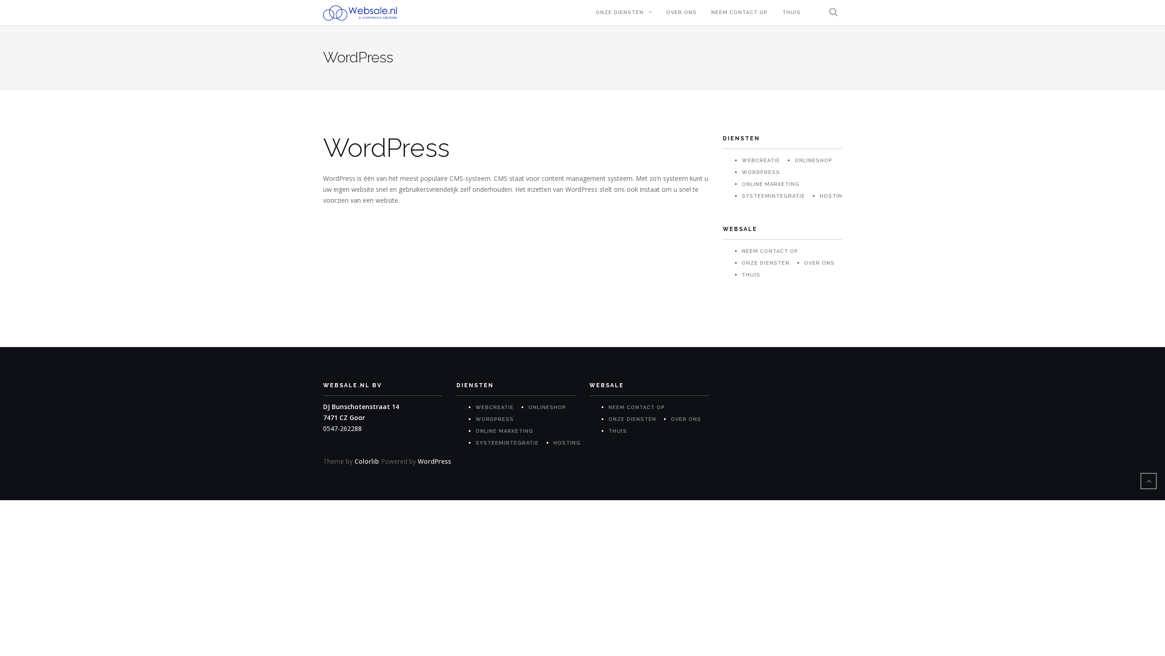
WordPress (761, 172)
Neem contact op (739, 12)
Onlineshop (813, 161)
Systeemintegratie (773, 196)
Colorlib (367, 461)
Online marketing (771, 184)
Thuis (791, 12)
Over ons (681, 12)
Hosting (833, 196)
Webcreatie (761, 161)
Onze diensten (619, 12)
